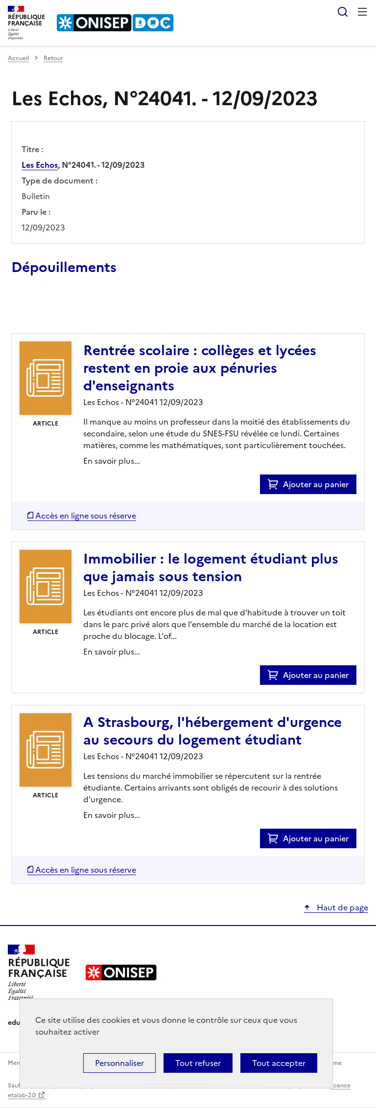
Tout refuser (198, 1063)
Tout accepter (279, 1063)
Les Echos (40, 165)
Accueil (18, 58)
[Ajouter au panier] (275, 484)
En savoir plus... (111, 461)
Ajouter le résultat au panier (75, 311)
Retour (53, 58)
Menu (362, 12)
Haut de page (341, 907)
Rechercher (342, 12)
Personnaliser (119, 1063)
